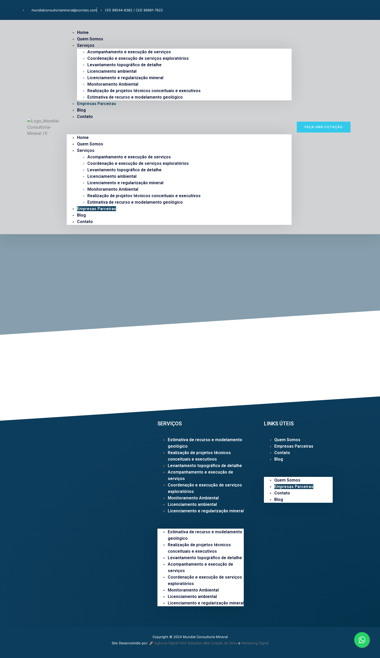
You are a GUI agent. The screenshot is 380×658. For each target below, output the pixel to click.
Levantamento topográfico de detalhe (124, 64)
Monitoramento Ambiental (112, 84)
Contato (85, 116)
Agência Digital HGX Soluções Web (182, 643)
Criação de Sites (224, 643)
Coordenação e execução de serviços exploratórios (138, 58)
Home (83, 137)
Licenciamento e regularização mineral (125, 77)
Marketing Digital (255, 643)
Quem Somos (90, 144)
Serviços (85, 45)
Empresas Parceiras (96, 103)
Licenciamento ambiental (111, 71)
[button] (179, 127)
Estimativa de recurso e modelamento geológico (135, 97)
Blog (81, 215)
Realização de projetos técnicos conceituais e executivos (144, 90)
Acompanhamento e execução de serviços (129, 51)
